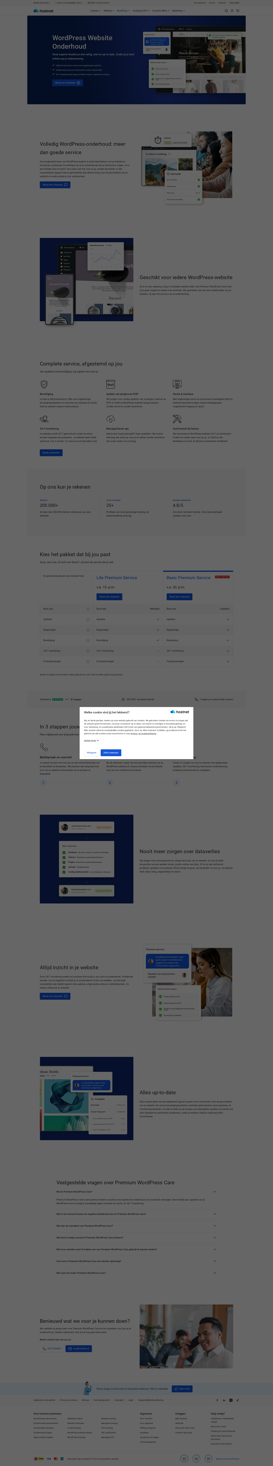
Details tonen (90, 740)
